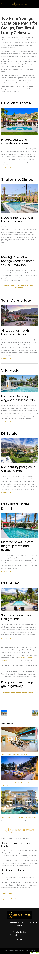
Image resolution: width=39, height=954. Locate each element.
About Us (21, 922)
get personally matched (11, 899)
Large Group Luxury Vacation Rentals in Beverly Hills (19, 817)
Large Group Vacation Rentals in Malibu (14, 754)
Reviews (29, 922)
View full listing (6, 246)
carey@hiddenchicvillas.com (21, 935)
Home (4, 922)
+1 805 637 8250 (21, 932)
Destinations (12, 922)
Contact (20, 925)
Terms (35, 922)
